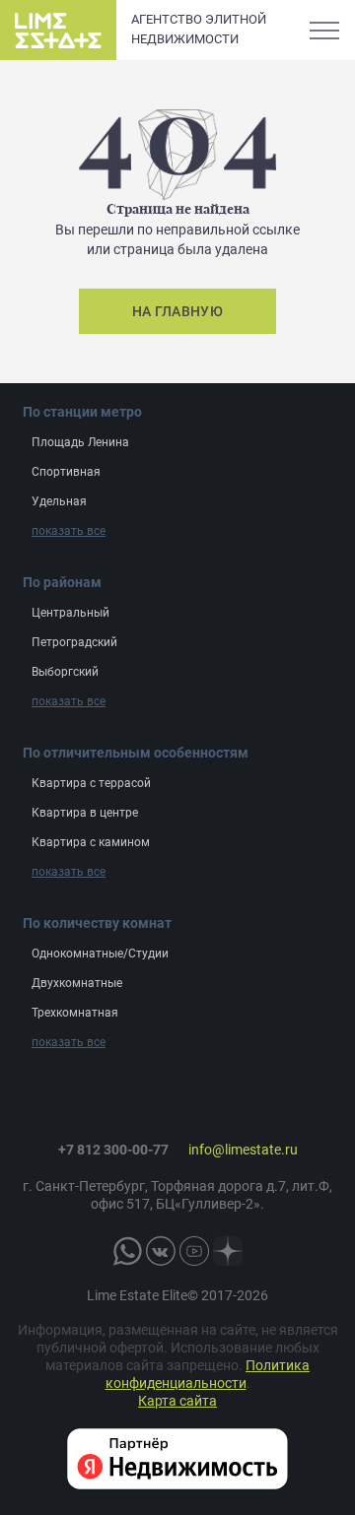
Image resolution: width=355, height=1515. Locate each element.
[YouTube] (194, 1251)
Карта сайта (177, 1401)
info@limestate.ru (243, 1149)
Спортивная (66, 472)
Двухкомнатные (77, 983)
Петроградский (74, 642)
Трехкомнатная (75, 1013)
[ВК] (161, 1251)
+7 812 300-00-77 (113, 1149)
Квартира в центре (85, 813)
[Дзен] (228, 1251)
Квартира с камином (91, 842)
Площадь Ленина (80, 442)
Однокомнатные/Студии (100, 953)
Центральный (70, 613)
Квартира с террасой (91, 783)
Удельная (59, 501)
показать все (69, 531)
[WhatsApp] (127, 1251)
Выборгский (65, 672)
